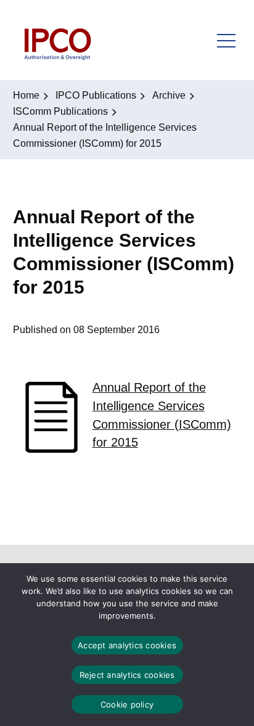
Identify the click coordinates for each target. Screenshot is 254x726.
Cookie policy (127, 704)
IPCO (57, 40)
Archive (169, 95)
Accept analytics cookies (127, 645)
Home (26, 95)
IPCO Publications (95, 95)
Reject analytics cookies (127, 675)
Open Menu (226, 40)
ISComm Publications (60, 111)
